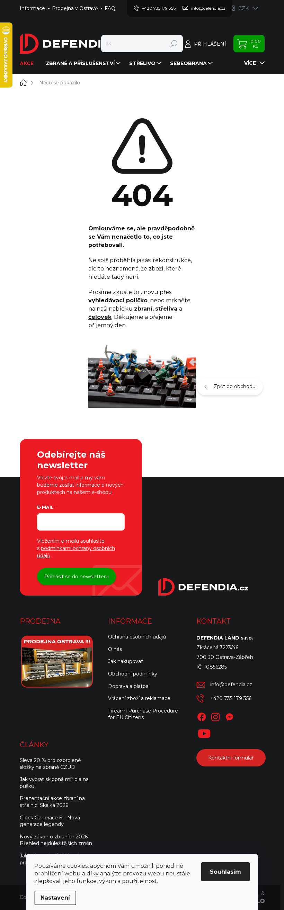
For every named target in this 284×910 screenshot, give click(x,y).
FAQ (110, 8)
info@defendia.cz (231, 684)
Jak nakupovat (125, 661)
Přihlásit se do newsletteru (76, 576)
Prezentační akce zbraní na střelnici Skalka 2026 (52, 801)
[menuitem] (29, 63)
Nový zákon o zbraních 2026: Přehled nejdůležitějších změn (56, 840)
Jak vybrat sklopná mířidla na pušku (54, 782)
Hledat (174, 43)
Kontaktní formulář (231, 758)
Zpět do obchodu (235, 386)
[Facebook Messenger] (229, 715)
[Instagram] (215, 715)
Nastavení (55, 897)
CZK (243, 8)
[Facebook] (201, 715)
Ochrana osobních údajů (137, 637)
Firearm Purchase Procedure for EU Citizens (143, 714)
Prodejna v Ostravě (75, 8)
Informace (32, 8)
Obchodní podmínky (132, 674)
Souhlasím (225, 871)
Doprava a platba (128, 686)
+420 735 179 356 (230, 698)
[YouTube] (204, 732)
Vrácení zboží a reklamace (139, 698)
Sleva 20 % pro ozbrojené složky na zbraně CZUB (50, 763)
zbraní (143, 308)
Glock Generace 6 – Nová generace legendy (50, 821)
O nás (115, 649)
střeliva (166, 308)
